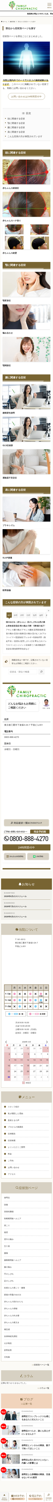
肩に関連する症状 (16, 131)
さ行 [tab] (22, 615)
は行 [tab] (41, 615)
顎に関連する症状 (16, 122)
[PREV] (6, 1041)
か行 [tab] (15, 615)
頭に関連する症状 (16, 118)
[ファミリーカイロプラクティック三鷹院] (23, 5)
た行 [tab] (28, 615)
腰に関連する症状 (16, 127)
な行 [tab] (35, 615)
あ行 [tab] (9, 615)
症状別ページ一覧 (41, 1364)
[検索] (41, 671)
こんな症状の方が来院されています (24, 136)
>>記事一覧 (26, 1403)
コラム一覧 (44, 1388)
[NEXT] (46, 1041)
